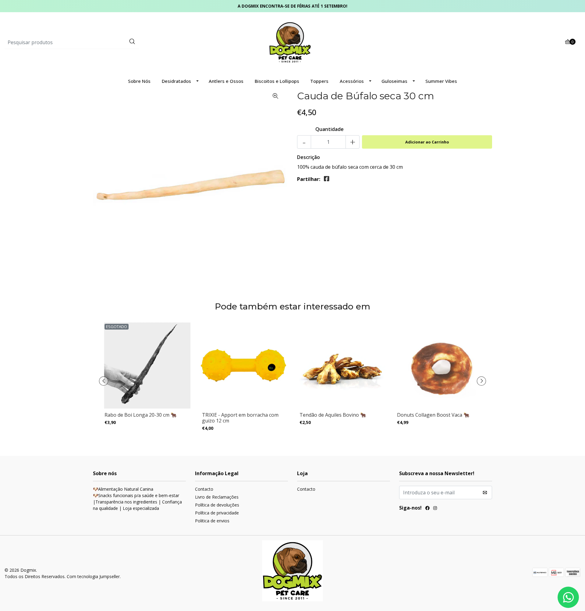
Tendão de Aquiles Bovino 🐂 (333, 414)
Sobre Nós (139, 81)
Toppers (319, 81)
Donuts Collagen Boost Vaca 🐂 (433, 414)
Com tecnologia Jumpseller (93, 576)
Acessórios (352, 81)
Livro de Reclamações (217, 497)
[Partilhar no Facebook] (326, 179)
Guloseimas (394, 81)
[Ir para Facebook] (427, 509)
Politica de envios (212, 521)
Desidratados (176, 81)
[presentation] (103, 381)
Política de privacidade (217, 513)
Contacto (204, 489)
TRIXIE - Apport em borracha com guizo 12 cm (240, 417)
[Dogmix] (292, 42)
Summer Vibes (441, 81)
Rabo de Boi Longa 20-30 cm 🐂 (141, 414)
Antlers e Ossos (226, 81)
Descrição (308, 157)
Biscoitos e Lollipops (277, 81)
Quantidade (329, 129)
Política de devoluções (217, 505)
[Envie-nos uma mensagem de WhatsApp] (568, 597)
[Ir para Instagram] (435, 509)
